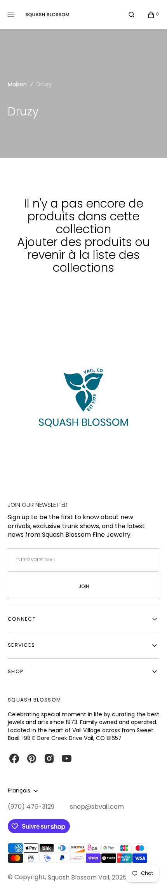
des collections (96, 261)
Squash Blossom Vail (78, 877)
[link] (83, 402)
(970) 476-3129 (31, 807)
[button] (131, 14)
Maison (17, 84)
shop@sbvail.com (97, 807)
